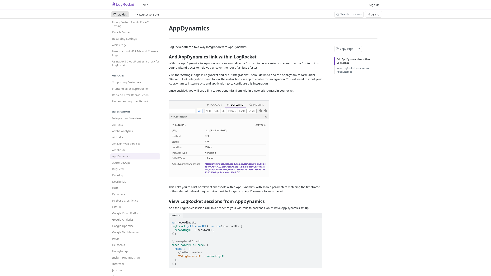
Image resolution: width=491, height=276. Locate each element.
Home (144, 5)
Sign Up (374, 5)
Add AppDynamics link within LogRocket (353, 61)
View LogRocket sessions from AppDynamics (354, 70)
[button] (245, 139)
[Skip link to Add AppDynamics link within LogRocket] (166, 57)
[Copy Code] (318, 221)
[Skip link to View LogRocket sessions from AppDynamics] (166, 201)
